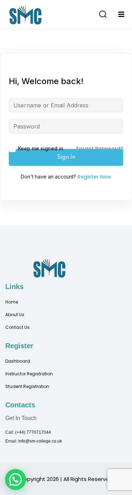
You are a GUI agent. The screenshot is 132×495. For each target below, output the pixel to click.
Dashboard (17, 361)
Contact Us (17, 327)
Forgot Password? (99, 148)
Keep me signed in (40, 148)
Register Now (94, 176)
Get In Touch (21, 418)
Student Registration (27, 386)
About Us (14, 315)
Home (11, 302)
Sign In (66, 157)
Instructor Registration (29, 374)
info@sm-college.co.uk (40, 441)
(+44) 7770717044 (33, 432)
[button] (15, 479)
